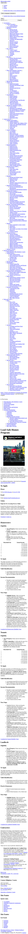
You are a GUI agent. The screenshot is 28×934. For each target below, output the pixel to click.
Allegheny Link (13, 180)
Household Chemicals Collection (17, 269)
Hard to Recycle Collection (16, 268)
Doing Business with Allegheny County (16, 251)
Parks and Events (8, 299)
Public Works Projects (15, 254)
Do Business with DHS (15, 172)
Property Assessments (15, 208)
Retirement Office (14, 117)
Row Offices (10, 48)
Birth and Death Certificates (16, 62)
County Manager (14, 25)
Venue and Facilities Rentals (16, 203)
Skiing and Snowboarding (16, 346)
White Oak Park (13, 312)
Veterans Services (11, 233)
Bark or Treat (13, 376)
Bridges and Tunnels (14, 284)
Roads (11, 283)
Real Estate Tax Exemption (16, 237)
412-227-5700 (16, 492)
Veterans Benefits (14, 234)
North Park (12, 307)
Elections (9, 28)
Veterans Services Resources (16, 247)
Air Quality (12, 151)
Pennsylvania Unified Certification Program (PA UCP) (18, 273)
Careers (5, 904)
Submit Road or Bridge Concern (17, 277)
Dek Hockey (13, 334)
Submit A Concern (11, 249)
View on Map (4, 885)
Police (11, 74)
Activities (9, 325)
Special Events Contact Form (16, 382)
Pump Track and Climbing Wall (17, 344)
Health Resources (14, 149)
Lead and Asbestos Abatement (17, 196)
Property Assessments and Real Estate (15, 204)
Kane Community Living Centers (17, 224)
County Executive (11, 24)
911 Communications (15, 71)
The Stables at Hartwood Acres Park (18, 387)
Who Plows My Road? (15, 280)
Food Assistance (13, 139)
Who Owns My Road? (15, 279)
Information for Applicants (16, 108)
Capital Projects (10, 253)
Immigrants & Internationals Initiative (18, 189)
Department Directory (12, 27)
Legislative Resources (15, 51)
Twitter (5, 924)
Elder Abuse (12, 227)
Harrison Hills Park (14, 304)
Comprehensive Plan (14, 288)
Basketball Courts (14, 331)
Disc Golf (12, 335)
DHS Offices (13, 170)
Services (6, 911)
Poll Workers (13, 44)
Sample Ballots (13, 37)
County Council (13, 50)
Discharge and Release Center (17, 85)
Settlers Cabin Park (14, 310)
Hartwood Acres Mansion (16, 386)
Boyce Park (12, 302)
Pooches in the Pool (14, 368)
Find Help (12, 167)
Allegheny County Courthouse (17, 388)
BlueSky (6, 927)
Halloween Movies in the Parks (17, 373)
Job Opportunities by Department (17, 109)
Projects (5, 909)
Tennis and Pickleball (15, 329)
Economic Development (12, 287)
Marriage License (14, 197)
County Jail (9, 82)
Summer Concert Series (15, 361)
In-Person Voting (14, 32)
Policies (11, 89)
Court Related (10, 94)
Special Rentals (13, 358)
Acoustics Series (13, 363)
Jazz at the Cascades (14, 367)
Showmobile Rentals (14, 357)
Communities (13, 292)
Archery (11, 330)
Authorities (12, 289)
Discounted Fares (14, 138)
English (14, 10)
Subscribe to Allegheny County (8, 892)
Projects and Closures (15, 281)
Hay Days (12, 371)
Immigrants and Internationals (14, 185)
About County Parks (14, 322)
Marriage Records (14, 65)
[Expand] (10, 23)
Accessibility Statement (6, 931)
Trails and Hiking (14, 350)
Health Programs (13, 147)
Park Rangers (13, 323)
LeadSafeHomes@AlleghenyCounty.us (13, 868)
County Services (7, 119)
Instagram (6, 922)
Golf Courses (13, 338)
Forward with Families (12, 261)
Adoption (12, 128)
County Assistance (11, 130)
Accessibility (13, 131)
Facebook (6, 920)
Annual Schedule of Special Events (18, 380)
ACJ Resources (13, 90)
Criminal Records (14, 101)
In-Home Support (14, 231)
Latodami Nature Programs (16, 353)
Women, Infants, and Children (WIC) (18, 123)
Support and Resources (15, 275)
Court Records (13, 98)
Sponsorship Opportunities (16, 383)
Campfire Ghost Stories (15, 372)
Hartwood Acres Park (15, 306)
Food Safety (12, 154)
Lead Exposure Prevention (16, 159)
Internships (12, 116)
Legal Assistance (13, 142)
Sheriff (11, 55)
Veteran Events (13, 241)
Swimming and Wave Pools (16, 326)
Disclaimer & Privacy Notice (7, 930)
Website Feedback (19, 930)
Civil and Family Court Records (17, 100)
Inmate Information (14, 84)
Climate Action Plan (14, 264)
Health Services (13, 146)
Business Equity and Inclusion (14, 270)
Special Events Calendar (15, 379)
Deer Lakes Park (13, 303)
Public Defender (13, 97)
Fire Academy (13, 78)
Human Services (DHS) (12, 166)
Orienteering (12, 342)
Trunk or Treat (13, 377)
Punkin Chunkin (13, 375)
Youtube (6, 923)
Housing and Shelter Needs (16, 177)
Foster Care (12, 127)
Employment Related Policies (16, 113)
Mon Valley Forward (14, 298)
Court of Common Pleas (15, 104)
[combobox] (8, 13)
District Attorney (13, 96)
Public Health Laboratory (16, 165)
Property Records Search (15, 58)
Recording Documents (15, 215)
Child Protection (13, 126)
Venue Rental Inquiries (15, 390)
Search (2, 20)
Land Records (13, 63)
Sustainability (10, 262)
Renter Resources (14, 178)
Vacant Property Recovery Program (18, 211)
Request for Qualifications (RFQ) (15, 853)
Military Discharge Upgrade (16, 246)
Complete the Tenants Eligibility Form (10, 739)
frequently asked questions (13, 482)
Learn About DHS (14, 169)
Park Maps (12, 321)
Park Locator (13, 314)
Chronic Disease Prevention (16, 155)
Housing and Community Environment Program (16, 157)
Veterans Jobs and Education (16, 242)
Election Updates (14, 43)
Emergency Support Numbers (17, 135)
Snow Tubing (13, 348)
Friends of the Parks (14, 319)
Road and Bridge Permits (15, 192)
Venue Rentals (10, 384)
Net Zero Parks (13, 258)
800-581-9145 (7, 888)
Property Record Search (15, 207)
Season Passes (13, 315)
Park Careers (13, 317)
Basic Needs (12, 132)
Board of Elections (14, 46)
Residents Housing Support (16, 293)
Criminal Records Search (15, 60)
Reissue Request (13, 47)
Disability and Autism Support (17, 136)
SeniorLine (12, 226)
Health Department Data (15, 150)
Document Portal (14, 59)
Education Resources (14, 238)
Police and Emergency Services (14, 70)
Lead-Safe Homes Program (16, 420)
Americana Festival (14, 369)
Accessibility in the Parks (15, 318)
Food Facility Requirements (16, 195)
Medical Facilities (14, 243)
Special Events (10, 360)
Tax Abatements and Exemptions (17, 214)
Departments (7, 905)
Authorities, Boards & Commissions (12, 903)
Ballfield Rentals (13, 356)
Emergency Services (14, 73)
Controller (12, 54)
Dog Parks (12, 337)
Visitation (12, 86)
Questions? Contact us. (6, 516)
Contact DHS (13, 174)
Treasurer (12, 52)
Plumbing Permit (13, 200)
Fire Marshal (13, 77)
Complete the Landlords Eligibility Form (10, 824)
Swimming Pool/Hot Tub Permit (17, 201)
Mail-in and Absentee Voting (16, 33)
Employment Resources (15, 239)
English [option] (14, 16)
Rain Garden (13, 260)
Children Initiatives (14, 121)
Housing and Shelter (14, 140)
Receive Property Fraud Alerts (17, 219)
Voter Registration (14, 31)
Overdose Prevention (14, 161)
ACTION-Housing (7, 492)
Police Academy (13, 75)
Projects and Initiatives (9, 250)
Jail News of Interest (14, 93)
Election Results (13, 29)
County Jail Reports (14, 92)
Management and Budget (12, 81)
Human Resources (14, 115)
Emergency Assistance (15, 235)
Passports (12, 199)
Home (2, 392)
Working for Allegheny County (14, 105)
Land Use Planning (14, 296)
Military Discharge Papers (16, 245)
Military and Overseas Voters (16, 36)
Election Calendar (14, 42)
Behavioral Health (14, 134)
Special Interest (13, 349)
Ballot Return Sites (14, 35)
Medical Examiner (14, 79)
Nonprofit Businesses (15, 295)
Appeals (11, 209)
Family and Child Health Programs (18, 124)
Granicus (24, 932)
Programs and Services (15, 88)
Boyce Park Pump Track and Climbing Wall (16, 256)
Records (8, 56)
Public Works (10, 276)
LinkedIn (6, 926)
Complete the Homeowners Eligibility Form (11, 629)
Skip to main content (5, 1)
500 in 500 (12, 181)
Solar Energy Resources (15, 266)
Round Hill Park (13, 308)
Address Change (13, 212)
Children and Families (12, 120)
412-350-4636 (4, 889)
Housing (9, 176)
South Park (12, 311)
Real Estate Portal (14, 205)
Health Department (11, 144)
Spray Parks (12, 327)
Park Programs (13, 352)
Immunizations (13, 162)
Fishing (11, 340)
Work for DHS (13, 173)
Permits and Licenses (12, 191)
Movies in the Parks (14, 365)
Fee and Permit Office (15, 163)
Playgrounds (12, 345)
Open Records (13, 66)
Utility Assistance (14, 143)
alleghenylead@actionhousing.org (12, 498)
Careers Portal (13, 107)
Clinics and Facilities (14, 153)
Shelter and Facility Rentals (13, 354)
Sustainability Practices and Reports (18, 265)
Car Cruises (12, 364)
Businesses (12, 291)
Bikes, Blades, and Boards (16, 333)
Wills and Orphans (14, 102)
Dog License (13, 193)
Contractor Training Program (11, 863)
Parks (8, 300)
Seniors (8, 223)
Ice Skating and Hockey (15, 341)
